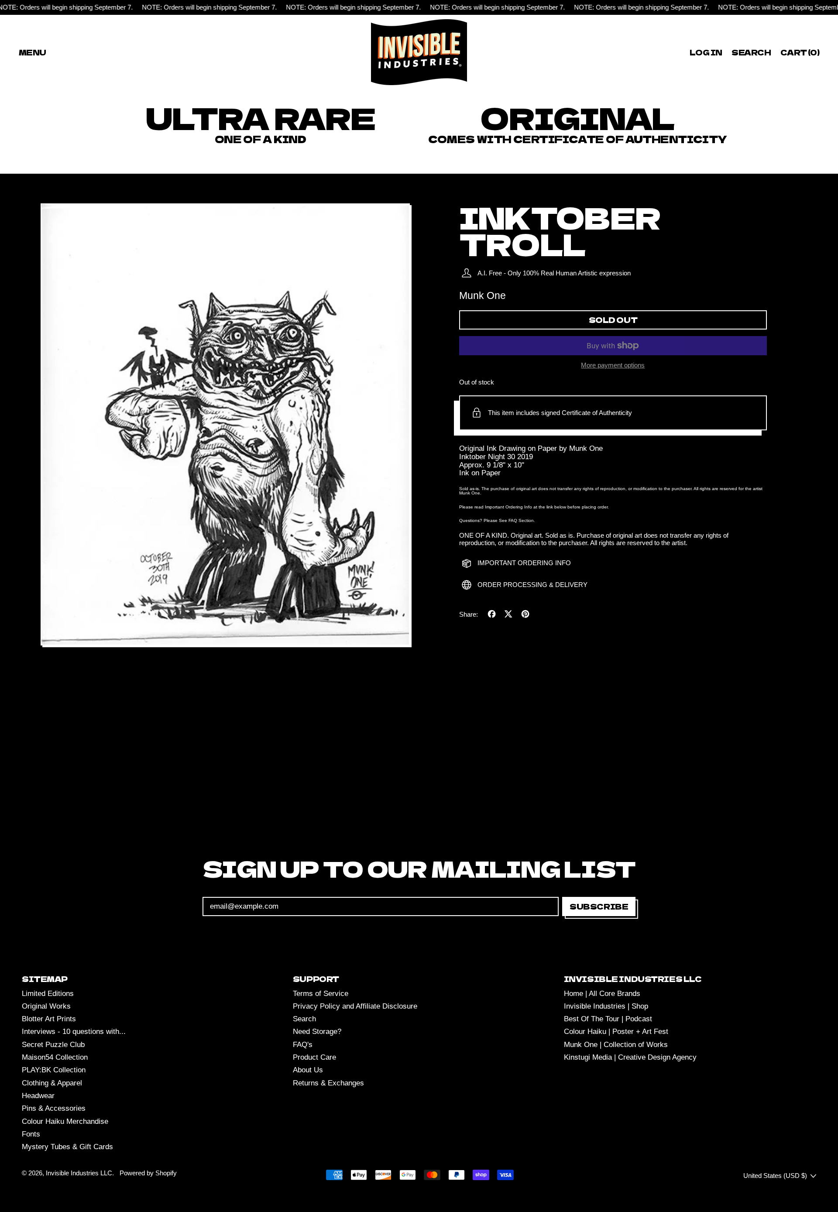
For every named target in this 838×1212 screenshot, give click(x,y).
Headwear (38, 1096)
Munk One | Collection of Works (616, 1044)
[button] (751, 52)
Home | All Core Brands (602, 993)
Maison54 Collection (55, 1057)
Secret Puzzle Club (53, 1044)
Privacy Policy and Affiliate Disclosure (355, 1006)
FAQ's (303, 1044)
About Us (308, 1070)
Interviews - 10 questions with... (74, 1031)
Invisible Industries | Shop (606, 1006)
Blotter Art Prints (49, 1019)
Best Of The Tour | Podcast (608, 1019)
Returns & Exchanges (328, 1083)
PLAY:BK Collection (54, 1070)
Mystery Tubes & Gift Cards (67, 1147)
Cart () (799, 54)
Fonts (31, 1134)
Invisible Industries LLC (79, 1173)
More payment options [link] (613, 365)
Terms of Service (320, 993)
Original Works (46, 1006)
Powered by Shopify (148, 1173)
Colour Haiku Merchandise (65, 1121)
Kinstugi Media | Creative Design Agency (630, 1057)
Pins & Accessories (54, 1108)
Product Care (314, 1057)
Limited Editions (48, 993)
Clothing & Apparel (52, 1083)
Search (304, 1019)
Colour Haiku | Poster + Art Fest (616, 1031)
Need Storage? (317, 1031)
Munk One (482, 295)
